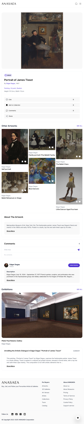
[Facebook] (16, 414)
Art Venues (45, 392)
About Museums (68, 389)
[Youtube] (24, 414)
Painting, (7, 88)
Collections (45, 399)
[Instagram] (20, 414)
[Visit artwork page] (15, 146)
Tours (44, 402)
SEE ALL (79, 126)
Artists (44, 396)
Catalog (44, 405)
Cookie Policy (67, 402)
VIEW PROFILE (74, 265)
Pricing (65, 392)
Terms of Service (69, 396)
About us (66, 386)
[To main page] (9, 4)
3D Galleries (46, 389)
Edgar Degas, (11, 83)
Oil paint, (13, 88)
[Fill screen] (59, 16)
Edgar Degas (6, 344)
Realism (19, 88)
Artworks (45, 386)
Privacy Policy (68, 399)
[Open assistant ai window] (78, 418)
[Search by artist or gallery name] (76, 4)
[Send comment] (78, 250)
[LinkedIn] (12, 414)
